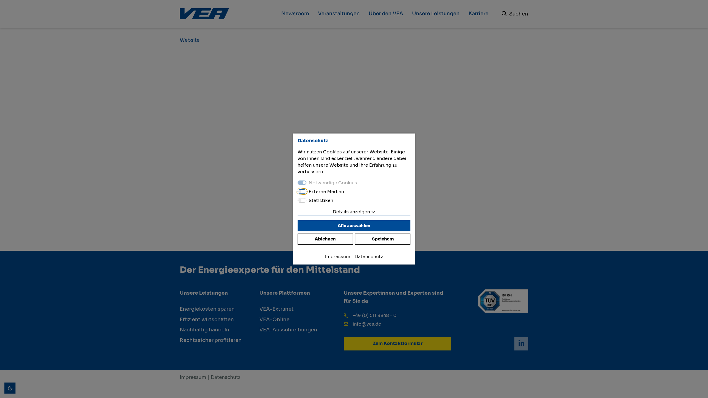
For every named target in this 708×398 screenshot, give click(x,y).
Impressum (337, 257)
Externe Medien (326, 192)
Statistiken (321, 200)
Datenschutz (369, 257)
